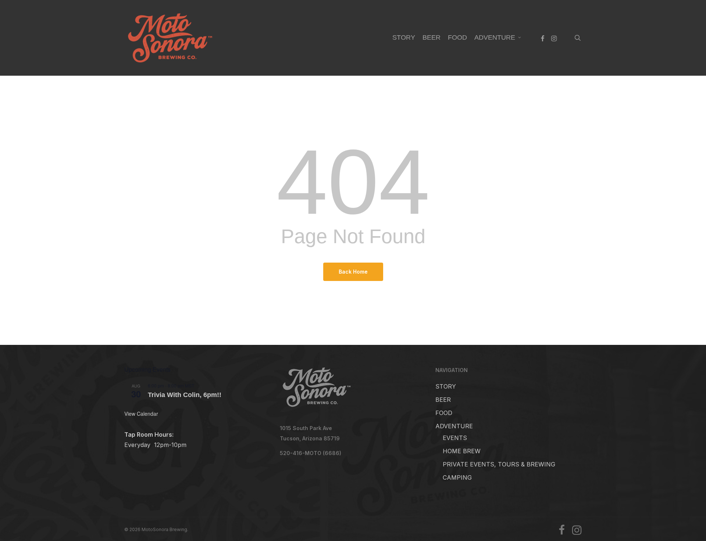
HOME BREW (462, 451)
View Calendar (141, 413)
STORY (445, 386)
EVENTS (455, 437)
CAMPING (457, 477)
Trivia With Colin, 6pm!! (184, 394)
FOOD (443, 412)
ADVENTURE (454, 426)
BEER (443, 399)
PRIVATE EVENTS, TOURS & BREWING (499, 464)
